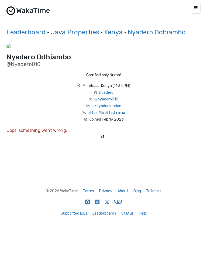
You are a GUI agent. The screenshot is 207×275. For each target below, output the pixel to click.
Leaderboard (26, 32)
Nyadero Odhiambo (157, 32)
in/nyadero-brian (106, 106)
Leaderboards (104, 213)
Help (142, 213)
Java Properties (75, 32)
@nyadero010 (106, 99)
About (123, 191)
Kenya (113, 32)
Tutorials (153, 191)
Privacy (105, 191)
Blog (137, 191)
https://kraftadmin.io (106, 112)
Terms (88, 191)
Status (127, 213)
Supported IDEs (74, 213)
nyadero (106, 92)
